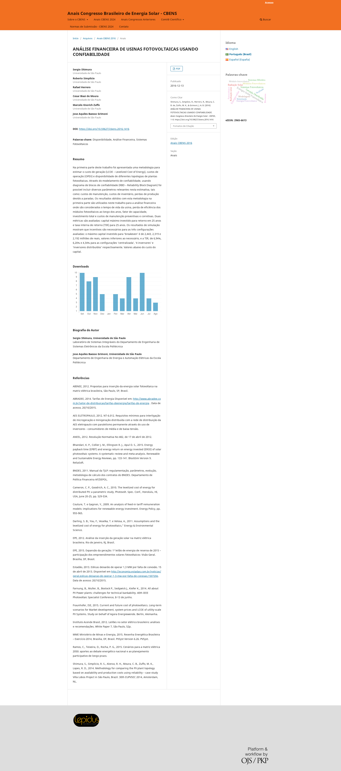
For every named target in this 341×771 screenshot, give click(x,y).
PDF (177, 68)
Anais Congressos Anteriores (138, 19)
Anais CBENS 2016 (106, 38)
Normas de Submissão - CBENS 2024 (91, 26)
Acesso (269, 2)
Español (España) (239, 59)
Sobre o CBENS (76, 19)
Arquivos (87, 38)
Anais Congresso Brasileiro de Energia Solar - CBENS (122, 13)
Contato (123, 26)
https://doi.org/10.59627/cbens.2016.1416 (104, 129)
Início (76, 38)
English (233, 49)
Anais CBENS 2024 (104, 19)
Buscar (266, 19)
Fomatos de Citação (183, 126)
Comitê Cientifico (171, 19)
